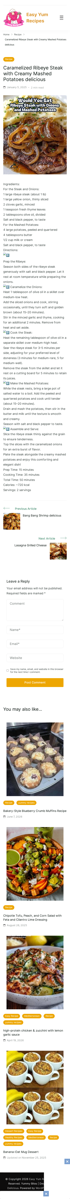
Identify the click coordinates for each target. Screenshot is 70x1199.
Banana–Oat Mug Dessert (21, 1152)
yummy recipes (26, 802)
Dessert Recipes (13, 1131)
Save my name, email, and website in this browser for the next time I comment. (36, 670)
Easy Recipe (11, 1016)
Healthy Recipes (13, 1137)
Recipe (8, 59)
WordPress (42, 1188)
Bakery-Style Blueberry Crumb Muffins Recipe (34, 811)
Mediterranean (32, 1016)
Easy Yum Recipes (37, 18)
